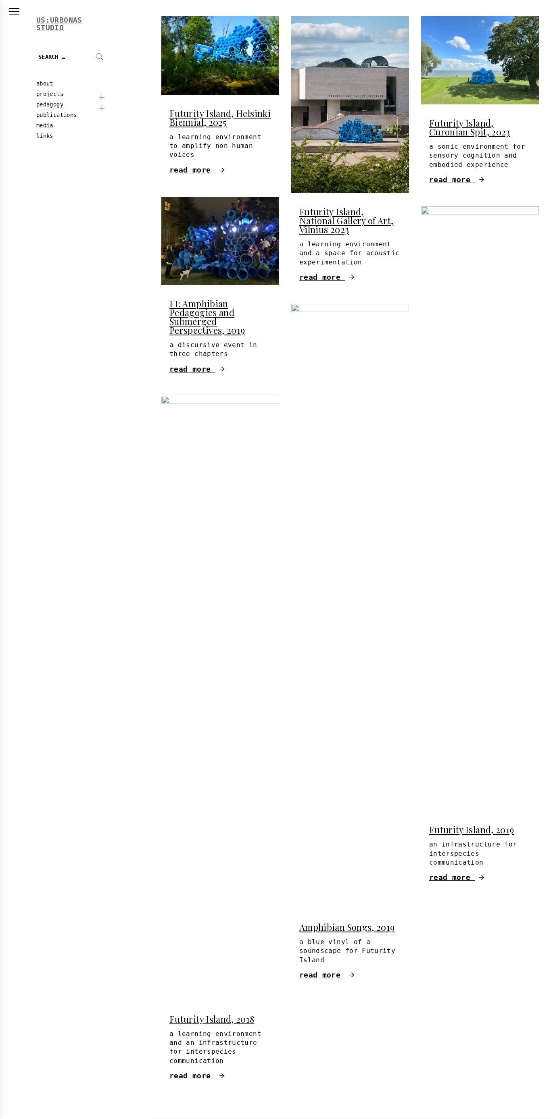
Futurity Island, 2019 (471, 830)
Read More (192, 170)
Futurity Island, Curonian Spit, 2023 (469, 127)
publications (56, 115)
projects (49, 94)
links (44, 136)
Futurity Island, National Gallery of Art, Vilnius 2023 (346, 220)
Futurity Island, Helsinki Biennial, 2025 (220, 117)
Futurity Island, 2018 (212, 1019)
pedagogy (49, 104)
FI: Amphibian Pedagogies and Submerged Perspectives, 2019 (207, 316)
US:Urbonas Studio (59, 24)
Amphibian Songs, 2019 (347, 927)
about (44, 83)
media (44, 125)
